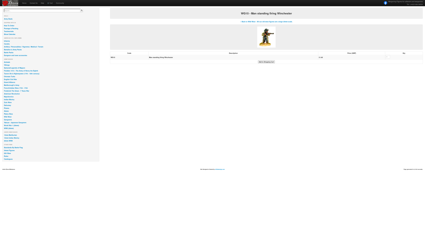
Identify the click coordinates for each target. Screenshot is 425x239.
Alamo (6, 111)
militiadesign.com (220, 169)
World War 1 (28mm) (11, 125)
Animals (7, 62)
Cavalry (7, 44)
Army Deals (8, 19)
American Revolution (12, 94)
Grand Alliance (9, 82)
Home (24, 3)
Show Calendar (9, 34)
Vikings (7, 65)
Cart (50, 3)
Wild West (8, 117)
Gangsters (8, 120)
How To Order (9, 25)
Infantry (7, 41)
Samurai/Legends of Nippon (14, 68)
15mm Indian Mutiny (11, 138)
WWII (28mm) (9, 128)
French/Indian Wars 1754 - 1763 (16, 88)
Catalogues (8, 159)
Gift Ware (7, 153)
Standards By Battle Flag (13, 147)
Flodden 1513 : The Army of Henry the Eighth (21, 71)
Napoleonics (9, 96)
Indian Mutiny (9, 99)
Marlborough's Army (11, 85)
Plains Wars (8, 114)
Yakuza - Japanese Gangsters (15, 122)
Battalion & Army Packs (13, 49)
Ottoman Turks (9, 76)
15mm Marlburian (10, 135)
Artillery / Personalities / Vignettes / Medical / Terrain (23, 47)
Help (42, 3)
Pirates (6, 108)
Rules (6, 156)
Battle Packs (8, 52)
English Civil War (10, 79)
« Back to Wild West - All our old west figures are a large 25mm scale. (266, 21)
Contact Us (34, 3)
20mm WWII (8, 141)
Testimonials (9, 31)
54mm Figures (9, 150)
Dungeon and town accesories (15, 55)
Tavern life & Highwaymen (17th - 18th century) (21, 73)
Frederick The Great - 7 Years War (16, 91)
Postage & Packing (11, 28)
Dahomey (7, 105)
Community (60, 3)
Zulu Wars (8, 102)
